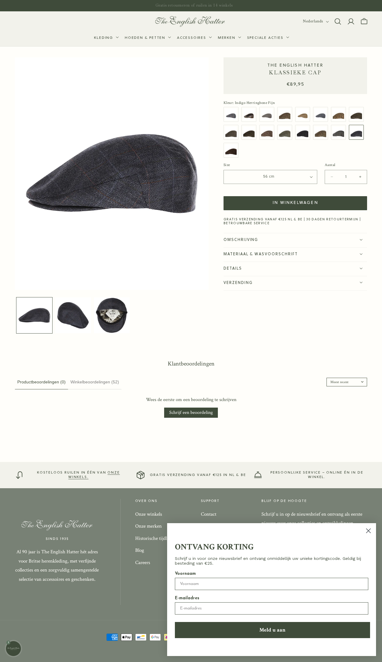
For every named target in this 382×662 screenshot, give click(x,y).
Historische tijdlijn (153, 538)
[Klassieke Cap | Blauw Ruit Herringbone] (322, 114)
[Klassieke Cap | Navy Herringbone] (304, 132)
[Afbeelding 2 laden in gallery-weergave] (73, 315)
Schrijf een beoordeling (191, 412)
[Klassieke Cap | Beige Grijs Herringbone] (268, 114)
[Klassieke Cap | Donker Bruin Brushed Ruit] (232, 150)
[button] (105, 38)
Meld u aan (272, 629)
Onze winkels (148, 514)
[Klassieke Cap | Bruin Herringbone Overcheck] (268, 132)
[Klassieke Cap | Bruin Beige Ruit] (340, 114)
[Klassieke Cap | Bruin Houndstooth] (286, 114)
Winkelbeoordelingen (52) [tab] (94, 382)
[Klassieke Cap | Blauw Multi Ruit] (232, 114)
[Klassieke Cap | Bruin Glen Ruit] (358, 114)
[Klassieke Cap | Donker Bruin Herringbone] (250, 132)
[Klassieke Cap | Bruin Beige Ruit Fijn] (304, 114)
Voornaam (185, 574)
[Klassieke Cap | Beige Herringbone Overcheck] (322, 132)
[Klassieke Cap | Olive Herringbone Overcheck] (286, 132)
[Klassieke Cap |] (340, 132)
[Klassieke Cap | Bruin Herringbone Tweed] (232, 132)
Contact (208, 514)
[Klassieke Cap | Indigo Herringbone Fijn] (358, 132)
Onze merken (148, 526)
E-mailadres (187, 598)
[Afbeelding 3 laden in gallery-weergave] (112, 315)
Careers (142, 562)
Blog (139, 550)
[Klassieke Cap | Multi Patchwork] (250, 114)
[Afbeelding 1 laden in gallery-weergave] (34, 315)
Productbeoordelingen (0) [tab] (41, 382)
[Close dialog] (368, 531)
